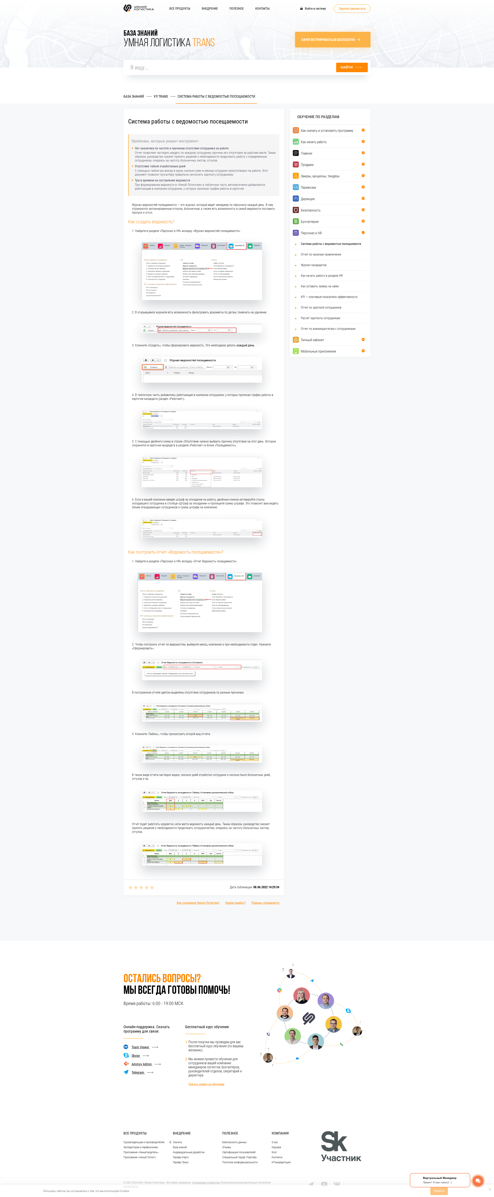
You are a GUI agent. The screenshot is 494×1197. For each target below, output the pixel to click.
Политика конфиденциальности (240, 1162)
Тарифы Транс (181, 1162)
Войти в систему (315, 8)
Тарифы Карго (181, 1157)
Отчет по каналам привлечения (321, 254)
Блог (274, 1152)
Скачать (177, 1142)
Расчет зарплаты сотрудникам (320, 318)
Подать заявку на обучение (206, 1084)
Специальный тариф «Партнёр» (239, 1157)
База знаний (180, 1147)
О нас (275, 1142)
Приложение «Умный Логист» (140, 1157)
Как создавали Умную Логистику (198, 903)
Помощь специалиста (265, 903)
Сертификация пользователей (238, 1152)
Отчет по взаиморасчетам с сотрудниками (328, 329)
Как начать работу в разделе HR (322, 275)
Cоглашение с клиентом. (206, 1182)
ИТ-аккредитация (281, 1162)
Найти (347, 67)
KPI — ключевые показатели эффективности (329, 297)
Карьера (276, 1147)
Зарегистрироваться (352, 8)
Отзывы (226, 1147)
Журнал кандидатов (314, 265)
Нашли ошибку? (235, 903)
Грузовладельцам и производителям (144, 1142)
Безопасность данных (234, 1142)
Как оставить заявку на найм (320, 286)
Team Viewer (141, 1047)
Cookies (124, 1191)
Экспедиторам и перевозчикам (141, 1147)
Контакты (262, 8)
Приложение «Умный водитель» (141, 1152)
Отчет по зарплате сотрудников (321, 307)
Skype (136, 1056)
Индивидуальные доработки (189, 1152)
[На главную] (139, 11)
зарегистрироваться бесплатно (328, 40)
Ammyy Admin (142, 1064)
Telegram (138, 1072)
